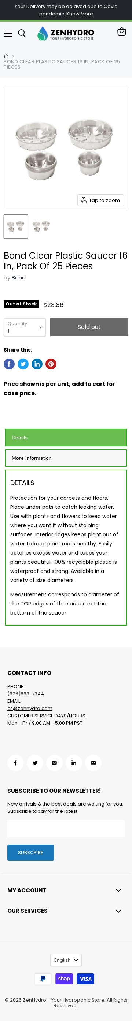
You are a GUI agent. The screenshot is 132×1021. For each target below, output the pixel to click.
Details (19, 437)
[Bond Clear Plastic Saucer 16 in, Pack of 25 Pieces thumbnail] (15, 226)
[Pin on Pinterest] (50, 364)
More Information (32, 458)
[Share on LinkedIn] (37, 364)
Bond (19, 277)
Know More (79, 13)
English (62, 960)
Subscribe (30, 852)
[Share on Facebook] (9, 364)
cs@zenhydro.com (29, 708)
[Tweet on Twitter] (23, 364)
